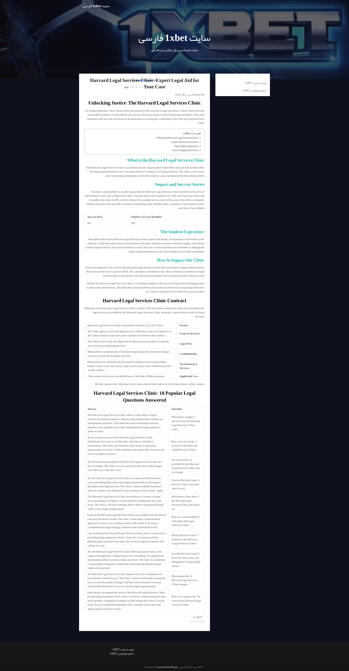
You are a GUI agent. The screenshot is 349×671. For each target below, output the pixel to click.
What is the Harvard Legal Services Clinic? (177, 138)
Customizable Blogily (167, 667)
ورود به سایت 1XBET (255, 82)
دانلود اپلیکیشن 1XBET (254, 90)
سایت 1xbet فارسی (96, 5)
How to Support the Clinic (185, 150)
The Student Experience (186, 146)
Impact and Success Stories (184, 142)
